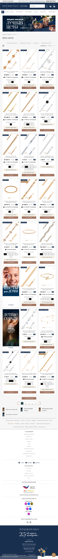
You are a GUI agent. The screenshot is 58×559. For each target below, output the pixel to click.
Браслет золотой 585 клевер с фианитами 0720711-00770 (29, 374)
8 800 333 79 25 (50, 1)
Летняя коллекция (18, 426)
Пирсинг (32, 423)
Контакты (28, 468)
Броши (27, 423)
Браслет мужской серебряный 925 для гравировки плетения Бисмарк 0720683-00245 (29, 157)
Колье (50, 420)
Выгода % (17, 420)
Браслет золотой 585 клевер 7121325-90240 (11, 72)
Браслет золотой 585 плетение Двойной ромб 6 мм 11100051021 (11, 114)
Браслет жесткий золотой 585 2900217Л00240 (10, 202)
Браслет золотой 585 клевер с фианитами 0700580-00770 (11, 244)
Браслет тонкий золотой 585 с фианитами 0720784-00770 (29, 72)
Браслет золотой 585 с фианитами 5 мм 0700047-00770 (47, 244)
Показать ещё (29, 398)
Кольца (28, 420)
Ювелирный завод (29, 434)
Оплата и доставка (8, 1)
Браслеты (11, 423)
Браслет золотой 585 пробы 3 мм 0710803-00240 (47, 374)
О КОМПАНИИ (29, 431)
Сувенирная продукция (43, 423)
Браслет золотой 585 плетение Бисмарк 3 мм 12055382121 (11, 157)
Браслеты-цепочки (12, 43)
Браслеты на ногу (46, 43)
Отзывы (29, 446)
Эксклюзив (42, 426)
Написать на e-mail (29, 548)
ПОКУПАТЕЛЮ (29, 466)
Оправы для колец (42, 420)
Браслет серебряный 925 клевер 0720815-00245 (29, 331)
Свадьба (33, 420)
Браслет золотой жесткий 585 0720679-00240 (29, 244)
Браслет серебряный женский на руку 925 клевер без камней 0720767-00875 (11, 374)
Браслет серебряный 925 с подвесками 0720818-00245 (47, 72)
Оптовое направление (29, 482)
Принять (32, 555)
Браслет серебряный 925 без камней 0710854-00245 (47, 157)
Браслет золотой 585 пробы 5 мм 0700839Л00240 (29, 289)
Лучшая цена (10, 420)
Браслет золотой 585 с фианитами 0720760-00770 (47, 331)
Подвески (17, 423)
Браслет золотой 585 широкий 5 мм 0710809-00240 (29, 114)
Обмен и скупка (29, 473)
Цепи (22, 423)
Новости (29, 441)
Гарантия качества (29, 448)
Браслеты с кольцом (25, 43)
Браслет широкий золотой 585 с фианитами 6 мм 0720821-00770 (29, 202)
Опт (29, 478)
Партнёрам (29, 451)
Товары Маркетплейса (31, 426)
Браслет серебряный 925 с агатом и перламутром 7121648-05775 (47, 114)
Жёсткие (36, 43)
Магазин (29, 470)
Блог (29, 443)
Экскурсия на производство (29, 495)
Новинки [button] (49, 45)
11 (35, 403)
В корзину (11, 87)
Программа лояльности (29, 453)
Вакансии (29, 436)
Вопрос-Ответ (29, 439)
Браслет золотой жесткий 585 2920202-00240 (47, 289)
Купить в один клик (11, 85)
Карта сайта (29, 456)
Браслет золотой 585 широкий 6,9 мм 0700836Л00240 (47, 202)
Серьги (23, 420)
